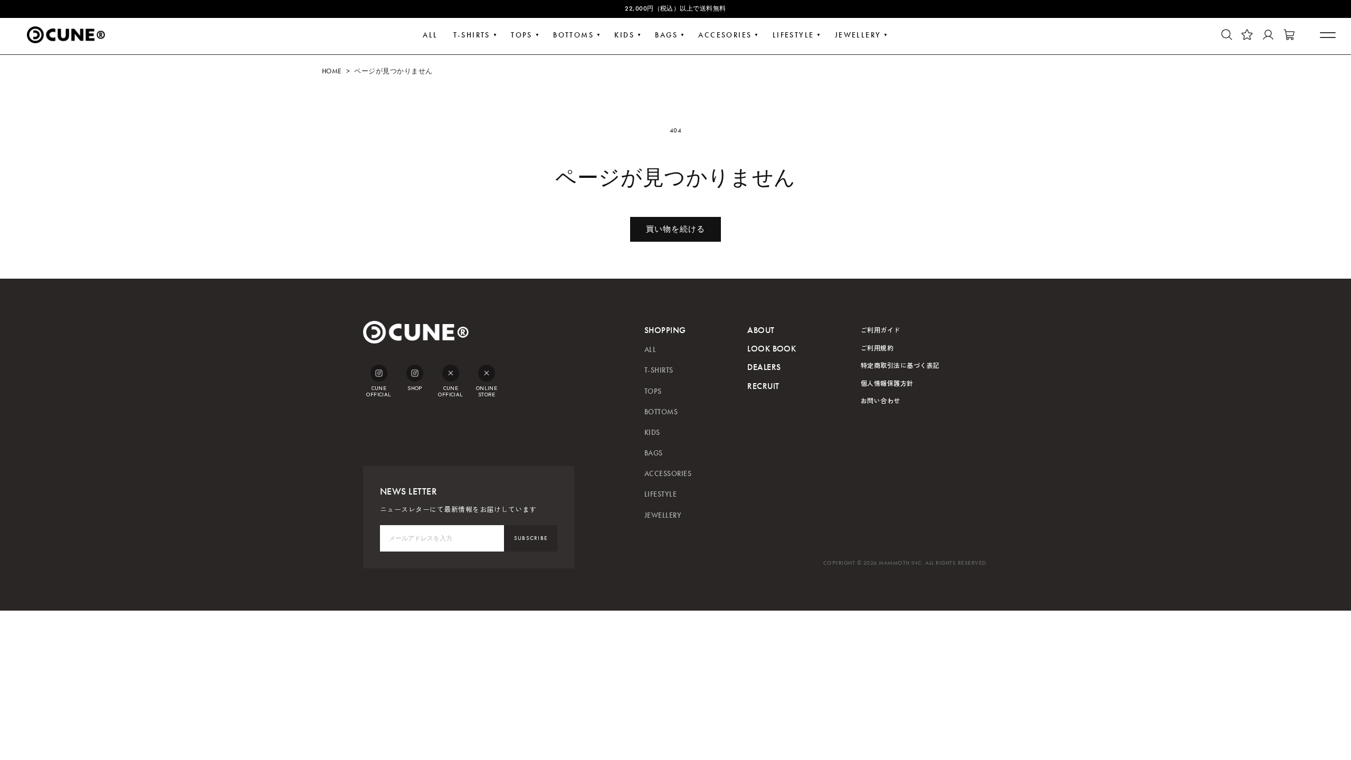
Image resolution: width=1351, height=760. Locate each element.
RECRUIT (763, 386)
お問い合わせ (880, 400)
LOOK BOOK (771, 349)
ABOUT (760, 330)
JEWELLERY (858, 35)
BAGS (666, 35)
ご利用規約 (877, 347)
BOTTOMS (573, 35)
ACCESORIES (724, 35)
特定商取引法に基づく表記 (900, 364)
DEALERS (764, 367)
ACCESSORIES (667, 473)
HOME (332, 71)
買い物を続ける (675, 229)
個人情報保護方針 (887, 382)
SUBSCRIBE (531, 538)
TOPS (521, 35)
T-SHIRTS (471, 35)
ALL (430, 35)
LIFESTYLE (793, 35)
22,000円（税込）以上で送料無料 (675, 8)
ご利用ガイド (880, 329)
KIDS (624, 35)
